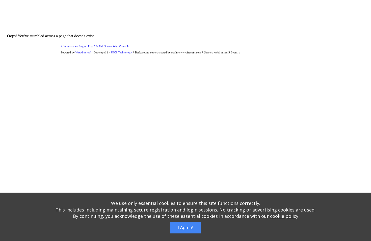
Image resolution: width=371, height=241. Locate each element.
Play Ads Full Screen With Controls (108, 46)
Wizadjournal (83, 52)
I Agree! (185, 227)
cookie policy (284, 216)
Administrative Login (73, 46)
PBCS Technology (121, 52)
